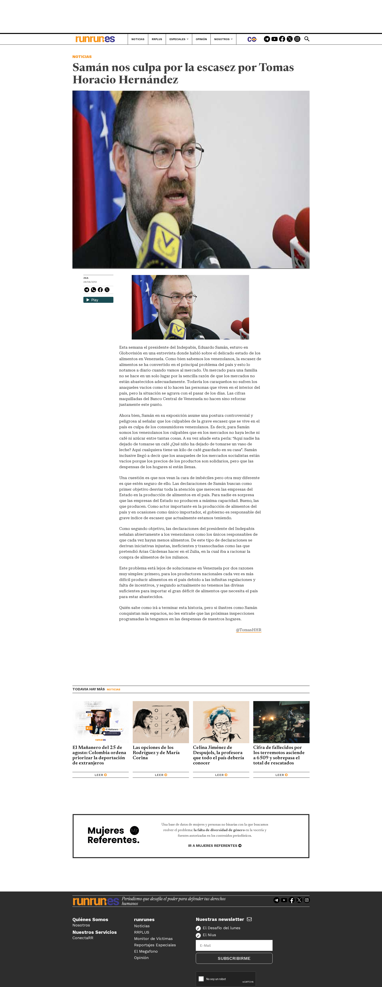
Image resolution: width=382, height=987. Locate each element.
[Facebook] (282, 39)
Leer (99, 775)
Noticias (82, 56)
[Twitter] (289, 39)
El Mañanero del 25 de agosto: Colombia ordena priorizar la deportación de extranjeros (99, 755)
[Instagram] (297, 39)
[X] (107, 290)
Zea (85, 278)
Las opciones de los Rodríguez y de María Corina (156, 752)
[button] (307, 39)
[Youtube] (274, 39)
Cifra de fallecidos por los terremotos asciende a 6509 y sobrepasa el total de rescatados (279, 755)
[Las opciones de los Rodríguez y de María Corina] (161, 722)
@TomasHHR (248, 630)
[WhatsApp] (93, 290)
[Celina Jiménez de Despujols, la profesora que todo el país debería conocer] (221, 722)
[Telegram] (267, 39)
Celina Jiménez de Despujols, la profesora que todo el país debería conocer (218, 755)
